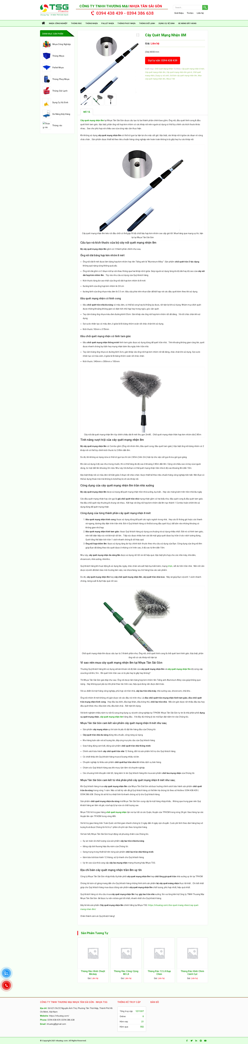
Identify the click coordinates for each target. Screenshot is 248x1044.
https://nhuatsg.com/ (59, 1016)
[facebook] (187, 1040)
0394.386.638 (68, 1020)
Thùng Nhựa (92, 23)
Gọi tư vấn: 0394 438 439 (162, 60)
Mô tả (86, 112)
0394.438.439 (54, 1020)
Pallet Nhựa (107, 23)
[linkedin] (196, 1040)
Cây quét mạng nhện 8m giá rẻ (179, 72)
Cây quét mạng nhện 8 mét (193, 69)
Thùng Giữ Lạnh (147, 23)
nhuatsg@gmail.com (56, 1024)
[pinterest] (200, 1040)
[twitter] (191, 1040)
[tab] (86, 112)
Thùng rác (76, 23)
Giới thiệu (179, 13)
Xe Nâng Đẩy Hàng (187, 23)
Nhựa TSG (170, 79)
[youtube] (205, 1040)
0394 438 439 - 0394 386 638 (125, 13)
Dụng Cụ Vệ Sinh (167, 23)
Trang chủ (43, 23)
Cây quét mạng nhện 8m (155, 72)
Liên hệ (200, 13)
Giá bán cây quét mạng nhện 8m (183, 75)
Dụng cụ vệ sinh (162, 75)
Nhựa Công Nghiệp (58, 23)
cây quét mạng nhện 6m (111, 717)
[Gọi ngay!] (190, 7)
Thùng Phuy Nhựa (126, 23)
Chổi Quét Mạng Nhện (164, 69)
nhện (170, 566)
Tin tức (190, 13)
